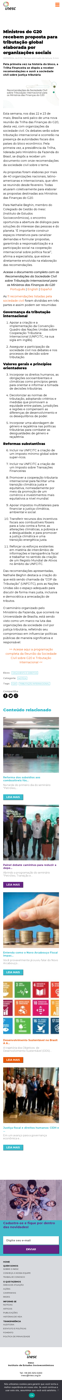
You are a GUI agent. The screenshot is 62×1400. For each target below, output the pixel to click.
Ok (31, 1395)
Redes (6, 1297)
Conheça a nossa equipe (17, 1273)
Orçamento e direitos (24, 673)
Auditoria (8, 1324)
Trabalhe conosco (14, 1277)
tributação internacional (34, 683)
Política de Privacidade (16, 1336)
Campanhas (9, 1293)
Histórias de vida (12, 1316)
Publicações (10, 1312)
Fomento (8, 1332)
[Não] (58, 1390)
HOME (6, 1262)
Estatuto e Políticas (14, 1328)
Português (17, 289)
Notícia (22, 678)
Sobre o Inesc (11, 1269)
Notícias (7, 1305)
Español (46, 289)
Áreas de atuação (13, 1285)
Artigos (7, 1308)
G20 (14, 683)
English (33, 289)
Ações (6, 1289)
